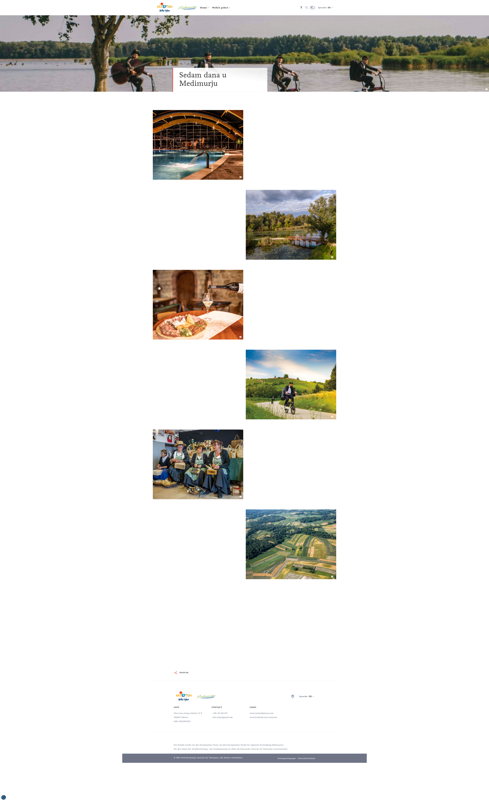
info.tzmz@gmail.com (222, 717)
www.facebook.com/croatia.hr (263, 717)
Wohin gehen (220, 7)
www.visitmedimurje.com (261, 713)
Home (203, 7)
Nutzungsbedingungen (287, 758)
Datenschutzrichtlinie (306, 758)
